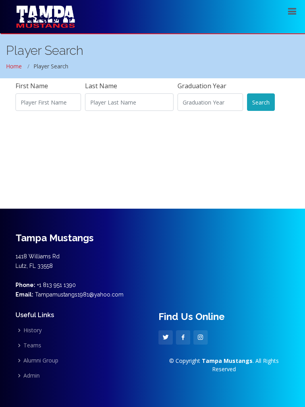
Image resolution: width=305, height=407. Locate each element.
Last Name (101, 85)
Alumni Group (40, 360)
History (32, 330)
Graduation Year (202, 85)
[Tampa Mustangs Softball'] (45, 15)
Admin (31, 375)
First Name (31, 85)
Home (14, 66)
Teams (32, 345)
